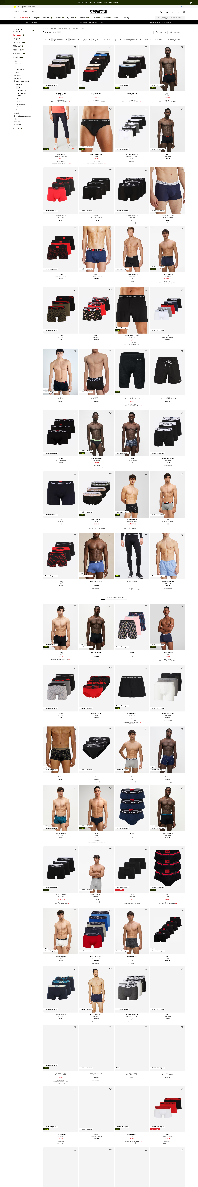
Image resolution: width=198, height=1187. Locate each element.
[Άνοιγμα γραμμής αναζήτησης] (156, 18)
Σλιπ (83, 29)
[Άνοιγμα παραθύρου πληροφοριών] (191, 3)
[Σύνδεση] (166, 11)
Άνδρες (25, 12)
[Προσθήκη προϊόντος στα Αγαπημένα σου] (75, 47)
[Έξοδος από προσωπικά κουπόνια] (161, 11)
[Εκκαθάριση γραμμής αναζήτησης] (184, 18)
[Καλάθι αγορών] (184, 11)
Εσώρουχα (76, 29)
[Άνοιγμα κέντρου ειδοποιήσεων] (172, 11)
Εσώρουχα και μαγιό (64, 29)
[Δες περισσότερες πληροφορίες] (60, 103)
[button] (160, 32)
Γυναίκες (16, 12)
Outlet (17, 6)
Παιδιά (33, 12)
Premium (53, 29)
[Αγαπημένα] (178, 11)
